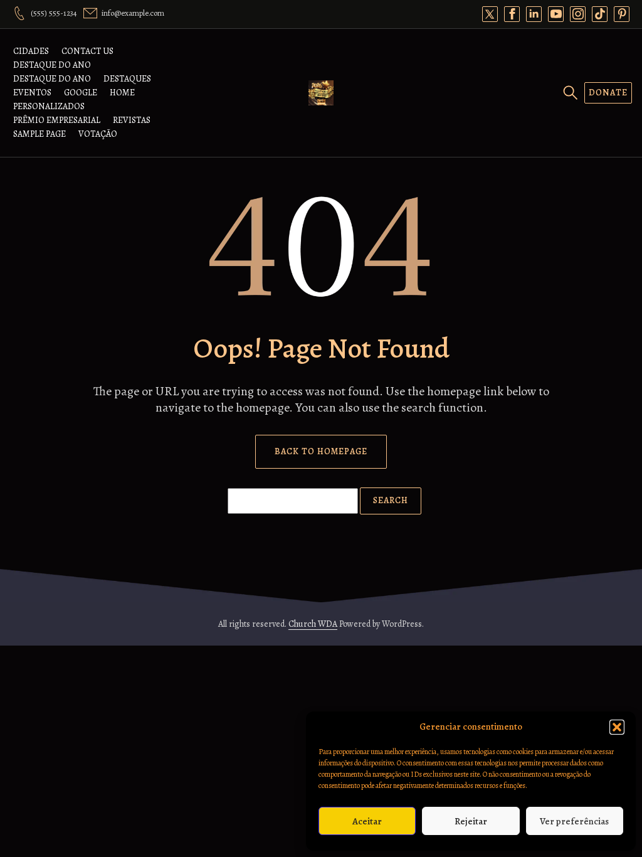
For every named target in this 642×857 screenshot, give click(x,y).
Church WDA (312, 624)
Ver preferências (574, 821)
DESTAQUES (127, 79)
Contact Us (87, 51)
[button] (617, 727)
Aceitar (367, 821)
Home (122, 92)
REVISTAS (131, 120)
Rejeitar (471, 821)
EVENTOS (32, 92)
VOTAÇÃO (97, 134)
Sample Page (39, 134)
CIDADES (31, 51)
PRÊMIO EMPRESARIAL (56, 120)
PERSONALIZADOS (49, 106)
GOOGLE (80, 92)
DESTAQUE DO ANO (52, 65)
